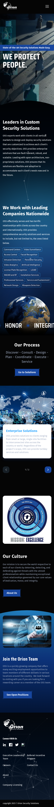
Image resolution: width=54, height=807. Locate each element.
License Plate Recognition (15, 270)
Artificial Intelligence (31, 265)
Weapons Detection (31, 285)
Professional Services (13, 280)
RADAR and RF (10, 275)
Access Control (10, 254)
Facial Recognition (29, 254)
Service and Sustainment (38, 280)
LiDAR (33, 270)
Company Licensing (12, 785)
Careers (6, 765)
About (6, 775)
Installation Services (30, 275)
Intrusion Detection (12, 259)
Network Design (11, 285)
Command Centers (12, 249)
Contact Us (32, 765)
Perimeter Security (33, 259)
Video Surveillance (32, 249)
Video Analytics (11, 265)
